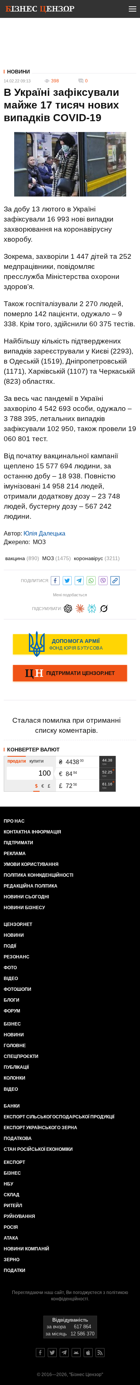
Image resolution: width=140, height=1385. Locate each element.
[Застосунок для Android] (76, 1352)
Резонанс (16, 957)
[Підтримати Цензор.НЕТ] (70, 674)
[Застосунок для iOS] (88, 1352)
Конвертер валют (33, 750)
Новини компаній (26, 1248)
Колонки (14, 1078)
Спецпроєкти (21, 1056)
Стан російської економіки (38, 1149)
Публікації (16, 1067)
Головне (15, 1045)
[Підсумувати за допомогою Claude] (79, 607)
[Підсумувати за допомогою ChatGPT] (67, 607)
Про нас (14, 821)
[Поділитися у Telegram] (79, 580)
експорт (14, 1162)
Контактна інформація (32, 832)
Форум (12, 1011)
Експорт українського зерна (40, 1127)
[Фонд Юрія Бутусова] (70, 644)
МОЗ (39, 542)
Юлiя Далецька (44, 533)
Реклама (15, 853)
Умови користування (31, 864)
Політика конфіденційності (38, 875)
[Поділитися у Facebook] (55, 580)
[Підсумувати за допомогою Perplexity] (91, 607)
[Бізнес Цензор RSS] (100, 1352)
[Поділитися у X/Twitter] (67, 580)
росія (11, 1227)
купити (36, 761)
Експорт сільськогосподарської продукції (59, 1116)
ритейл (13, 1205)
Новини (18, 72)
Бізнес (12, 1024)
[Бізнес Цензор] (40, 10)
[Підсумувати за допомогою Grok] (103, 607)
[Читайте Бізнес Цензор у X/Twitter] (52, 1352)
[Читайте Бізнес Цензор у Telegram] (64, 1352)
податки (14, 1270)
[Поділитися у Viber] (103, 580)
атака (11, 1238)
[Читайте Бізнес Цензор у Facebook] (40, 1352)
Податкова (18, 1138)
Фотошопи (17, 989)
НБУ (8, 1184)
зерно (11, 1259)
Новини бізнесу (24, 907)
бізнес (12, 1173)
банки (12, 1106)
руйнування (19, 1216)
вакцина (22, 558)
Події (10, 946)
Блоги (11, 1000)
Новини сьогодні (26, 896)
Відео (11, 978)
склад (11, 1194)
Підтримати (18, 842)
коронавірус (97, 558)
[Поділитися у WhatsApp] (91, 580)
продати (16, 761)
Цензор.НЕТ (18, 924)
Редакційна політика (30, 886)
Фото (10, 967)
